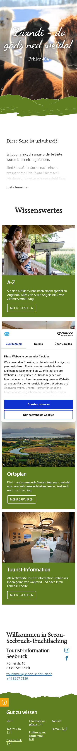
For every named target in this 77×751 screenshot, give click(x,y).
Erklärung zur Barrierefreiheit (37, 736)
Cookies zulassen (39, 404)
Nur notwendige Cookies (38, 414)
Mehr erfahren (38, 271)
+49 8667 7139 (17, 678)
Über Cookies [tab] (63, 343)
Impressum (13, 730)
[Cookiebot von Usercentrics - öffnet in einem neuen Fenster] (57, 334)
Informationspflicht (37, 722)
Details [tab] (38, 343)
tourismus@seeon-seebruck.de (29, 674)
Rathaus (58, 728)
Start (9, 721)
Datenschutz (14, 741)
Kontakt (56, 721)
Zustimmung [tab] (14, 343)
